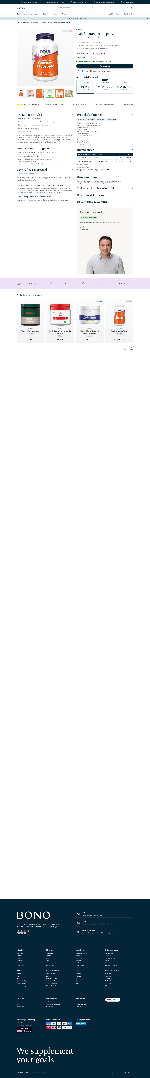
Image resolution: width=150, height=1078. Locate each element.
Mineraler (35, 22)
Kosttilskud (26, 22)
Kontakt (119, 14)
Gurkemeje (108, 955)
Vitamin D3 (20, 955)
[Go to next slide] (131, 348)
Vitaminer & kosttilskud (30, 14)
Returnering (79, 1006)
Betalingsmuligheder (81, 1004)
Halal (77, 978)
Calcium (44, 22)
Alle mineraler (50, 965)
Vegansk (78, 973)
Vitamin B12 (20, 960)
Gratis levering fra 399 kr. (79, 2)
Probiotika (79, 958)
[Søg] (92, 8)
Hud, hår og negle (22, 986)
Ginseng (107, 960)
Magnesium (49, 953)
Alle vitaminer (20, 965)
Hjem (18, 14)
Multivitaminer (21, 953)
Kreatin (78, 963)
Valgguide (110, 14)
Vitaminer (20, 950)
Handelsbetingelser (110, 1073)
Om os (18, 1002)
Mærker (54, 14)
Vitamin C (19, 958)
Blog (18, 1004)
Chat (84, 227)
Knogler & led (20, 973)
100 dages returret (128, 2)
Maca (106, 963)
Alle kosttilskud (80, 965)
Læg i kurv (106, 66)
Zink (47, 958)
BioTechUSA (108, 981)
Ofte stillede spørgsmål (53, 1004)
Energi (18, 978)
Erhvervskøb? (20, 1006)
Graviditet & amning (51, 983)
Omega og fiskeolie (81, 953)
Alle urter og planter (111, 965)
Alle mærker (108, 986)
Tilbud (64, 14)
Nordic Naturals (109, 978)
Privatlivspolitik (122, 1073)
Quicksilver (108, 983)
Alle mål (20, 970)
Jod (47, 963)
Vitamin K (19, 963)
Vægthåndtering (21, 981)
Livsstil (78, 970)
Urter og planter (111, 950)
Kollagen (78, 955)
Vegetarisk (79, 981)
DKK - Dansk (112, 999)
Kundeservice (128, 14)
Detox (18, 976)
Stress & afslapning (51, 978)
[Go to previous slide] (125, 348)
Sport (45, 14)
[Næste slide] (70, 60)
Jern (47, 960)
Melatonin (78, 960)
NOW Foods (79, 29)
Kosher (78, 983)
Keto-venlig (79, 986)
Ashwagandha (109, 953)
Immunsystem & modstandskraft (55, 981)
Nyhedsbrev (49, 1006)
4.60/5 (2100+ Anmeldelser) (31, 2)
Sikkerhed (130, 1073)
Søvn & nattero (50, 973)
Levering (78, 1002)
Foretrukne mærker (113, 970)
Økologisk (78, 976)
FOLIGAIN (108, 976)
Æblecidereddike (110, 958)
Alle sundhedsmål (53, 970)
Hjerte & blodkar (21, 983)
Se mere (83, 18)
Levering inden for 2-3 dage (56, 2)
